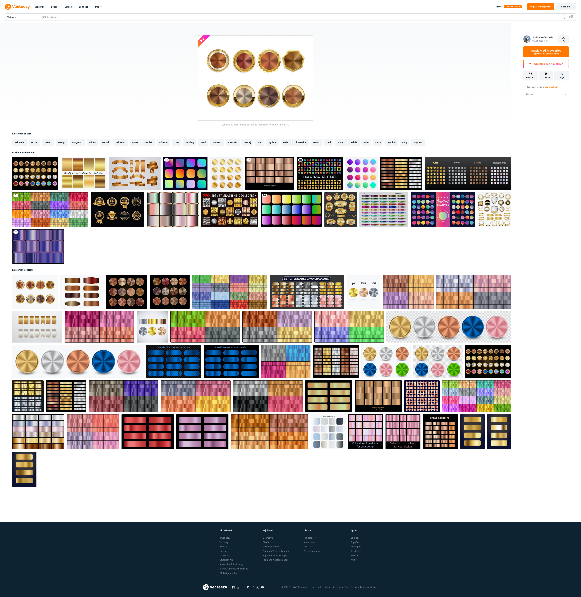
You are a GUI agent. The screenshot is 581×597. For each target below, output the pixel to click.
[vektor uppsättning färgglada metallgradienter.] (229, 292)
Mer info (529, 94)
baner (135, 142)
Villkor (328, 587)
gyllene (272, 142)
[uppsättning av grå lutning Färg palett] (328, 431)
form (378, 142)
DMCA (266, 542)
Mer (97, 6)
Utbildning (224, 555)
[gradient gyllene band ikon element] (135, 173)
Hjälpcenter (309, 537)
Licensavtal (268, 537)
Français (355, 555)
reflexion (120, 142)
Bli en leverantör (312, 551)
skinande (19, 142)
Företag (223, 551)
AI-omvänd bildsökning (231, 564)
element (217, 142)
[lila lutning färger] (38, 246)
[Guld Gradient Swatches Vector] (226, 173)
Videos (68, 6)
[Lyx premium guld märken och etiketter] (340, 209)
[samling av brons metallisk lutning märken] (35, 292)
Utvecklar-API (226, 559)
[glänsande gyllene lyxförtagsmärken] (117, 209)
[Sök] (563, 17)
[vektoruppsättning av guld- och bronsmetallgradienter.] (328, 396)
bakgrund (77, 142)
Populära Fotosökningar (275, 555)
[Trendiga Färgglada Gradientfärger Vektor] (361, 173)
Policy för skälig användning (363, 587)
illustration (301, 142)
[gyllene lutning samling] (472, 431)
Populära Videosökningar (275, 559)
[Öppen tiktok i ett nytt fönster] (253, 587)
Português (356, 546)
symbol (392, 142)
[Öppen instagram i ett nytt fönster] (238, 587)
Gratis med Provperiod (546, 52)
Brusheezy (224, 537)
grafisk (148, 142)
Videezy (223, 546)
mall (260, 142)
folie (285, 142)
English (355, 537)
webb (316, 142)
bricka (92, 142)
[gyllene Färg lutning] (173, 209)
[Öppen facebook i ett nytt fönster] (233, 587)
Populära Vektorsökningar (276, 551)
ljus (177, 142)
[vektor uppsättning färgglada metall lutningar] (50, 209)
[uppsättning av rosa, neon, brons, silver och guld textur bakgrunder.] (38, 431)
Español (355, 542)
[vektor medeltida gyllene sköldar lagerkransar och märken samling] (494, 209)
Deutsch (355, 551)
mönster (163, 142)
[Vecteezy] (17, 7)
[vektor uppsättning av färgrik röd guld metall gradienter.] (148, 431)
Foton (54, 6)
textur (34, 142)
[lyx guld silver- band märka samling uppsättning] (37, 327)
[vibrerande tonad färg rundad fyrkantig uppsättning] (185, 173)
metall (105, 142)
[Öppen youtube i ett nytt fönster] (262, 587)
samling (189, 142)
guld (328, 142)
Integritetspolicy (340, 587)
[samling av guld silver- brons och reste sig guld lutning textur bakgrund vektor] (336, 361)
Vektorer (39, 6)
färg (404, 142)
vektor (47, 142)
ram (366, 142)
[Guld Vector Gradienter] (84, 173)
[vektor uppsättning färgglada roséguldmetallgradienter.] (269, 173)
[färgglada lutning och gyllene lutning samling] (320, 173)
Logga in (565, 6)
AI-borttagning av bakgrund (233, 568)
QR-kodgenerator (228, 573)
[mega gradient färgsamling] (443, 209)
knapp (341, 142)
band (203, 142)
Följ (563, 40)
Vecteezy (223, 542)
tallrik (354, 142)
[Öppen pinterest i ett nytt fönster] (248, 587)
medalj (247, 142)
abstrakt (232, 142)
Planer (499, 6)
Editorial (83, 6)
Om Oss (308, 546)
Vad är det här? (551, 87)
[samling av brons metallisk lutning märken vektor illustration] (126, 292)
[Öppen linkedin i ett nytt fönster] (243, 587)
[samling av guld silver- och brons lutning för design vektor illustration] (401, 173)
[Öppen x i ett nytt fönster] (257, 587)
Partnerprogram (271, 546)
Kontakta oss (310, 542)
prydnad (418, 142)
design (61, 142)
